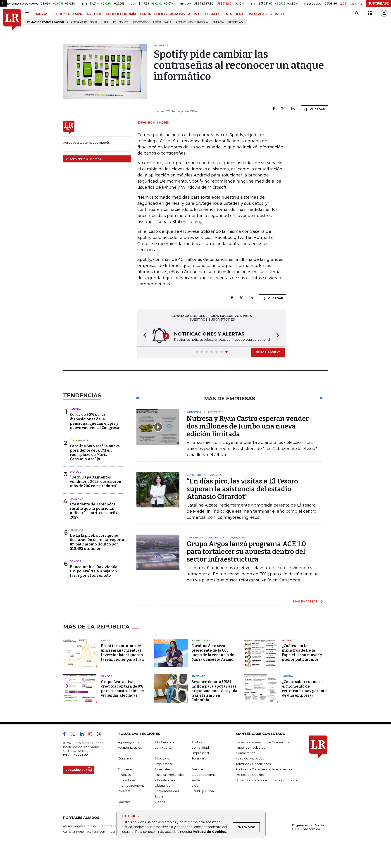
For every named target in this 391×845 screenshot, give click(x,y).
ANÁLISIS (177, 14)
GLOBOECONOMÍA (121, 14)
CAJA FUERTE (234, 14)
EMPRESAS (82, 14)
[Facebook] (274, 109)
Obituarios (162, 785)
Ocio (195, 785)
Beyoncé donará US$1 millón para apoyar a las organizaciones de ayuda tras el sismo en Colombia (214, 691)
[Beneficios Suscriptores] (370, 13)
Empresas (125, 769)
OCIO (98, 14)
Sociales (124, 802)
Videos (160, 802)
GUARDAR (317, 109)
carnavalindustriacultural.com (84, 831)
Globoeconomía (203, 774)
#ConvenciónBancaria (192, 22)
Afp (106, 22)
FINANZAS (39, 14)
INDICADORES (260, 14)
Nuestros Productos (250, 747)
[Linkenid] (83, 735)
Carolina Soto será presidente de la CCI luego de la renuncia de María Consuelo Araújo (212, 653)
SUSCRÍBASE (378, 3)
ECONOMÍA (60, 14)
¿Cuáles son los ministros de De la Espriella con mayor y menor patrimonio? (302, 653)
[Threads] (101, 735)
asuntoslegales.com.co (80, 826)
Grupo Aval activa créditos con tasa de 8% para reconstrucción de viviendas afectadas (122, 688)
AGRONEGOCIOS (153, 14)
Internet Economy (131, 785)
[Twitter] (283, 109)
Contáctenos (245, 753)
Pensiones (120, 22)
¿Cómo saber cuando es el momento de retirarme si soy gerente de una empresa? (304, 688)
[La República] (12, 20)
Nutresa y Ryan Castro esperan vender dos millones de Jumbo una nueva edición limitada (248, 426)
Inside (195, 780)
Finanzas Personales (169, 774)
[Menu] (27, 14)
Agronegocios (128, 742)
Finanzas (124, 774)
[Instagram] (92, 735)
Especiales (162, 769)
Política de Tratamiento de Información (264, 769)
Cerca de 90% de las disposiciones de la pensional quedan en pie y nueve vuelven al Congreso (94, 421)
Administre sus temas (85, 159)
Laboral (76, 409)
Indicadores (126, 780)
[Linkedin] (293, 109)
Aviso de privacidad (250, 758)
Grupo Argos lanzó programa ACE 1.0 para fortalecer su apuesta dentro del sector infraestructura (246, 551)
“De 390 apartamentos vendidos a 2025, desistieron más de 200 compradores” (95, 481)
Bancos (75, 471)
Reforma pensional (85, 22)
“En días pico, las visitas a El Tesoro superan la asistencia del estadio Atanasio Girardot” (242, 489)
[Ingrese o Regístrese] (384, 13)
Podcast (124, 791)
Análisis (196, 742)
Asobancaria (162, 22)
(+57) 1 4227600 (75, 754)
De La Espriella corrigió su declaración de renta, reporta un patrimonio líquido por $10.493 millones (97, 542)
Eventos (197, 769)
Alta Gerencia (164, 742)
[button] (143, 335)
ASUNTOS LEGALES (204, 14)
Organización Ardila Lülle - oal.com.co (308, 827)
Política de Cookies (209, 832)
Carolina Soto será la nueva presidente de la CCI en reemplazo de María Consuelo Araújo (95, 452)
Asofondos (140, 22)
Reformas (235, 22)
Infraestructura (165, 780)
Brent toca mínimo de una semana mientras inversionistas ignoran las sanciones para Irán (122, 653)
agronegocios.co (114, 826)
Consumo (125, 758)
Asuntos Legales (130, 747)
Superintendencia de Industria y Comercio (267, 780)
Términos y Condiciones (253, 764)
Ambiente (198, 676)
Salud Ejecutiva (202, 791)
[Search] (357, 13)
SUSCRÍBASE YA (268, 352)
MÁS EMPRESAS (305, 601)
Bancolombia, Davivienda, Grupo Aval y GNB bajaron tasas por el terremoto (94, 571)
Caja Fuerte (163, 747)
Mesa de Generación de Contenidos (262, 742)
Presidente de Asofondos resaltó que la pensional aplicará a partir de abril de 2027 (95, 510)
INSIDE (280, 14)
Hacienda (76, 498)
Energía (218, 22)
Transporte (79, 440)
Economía (198, 758)
